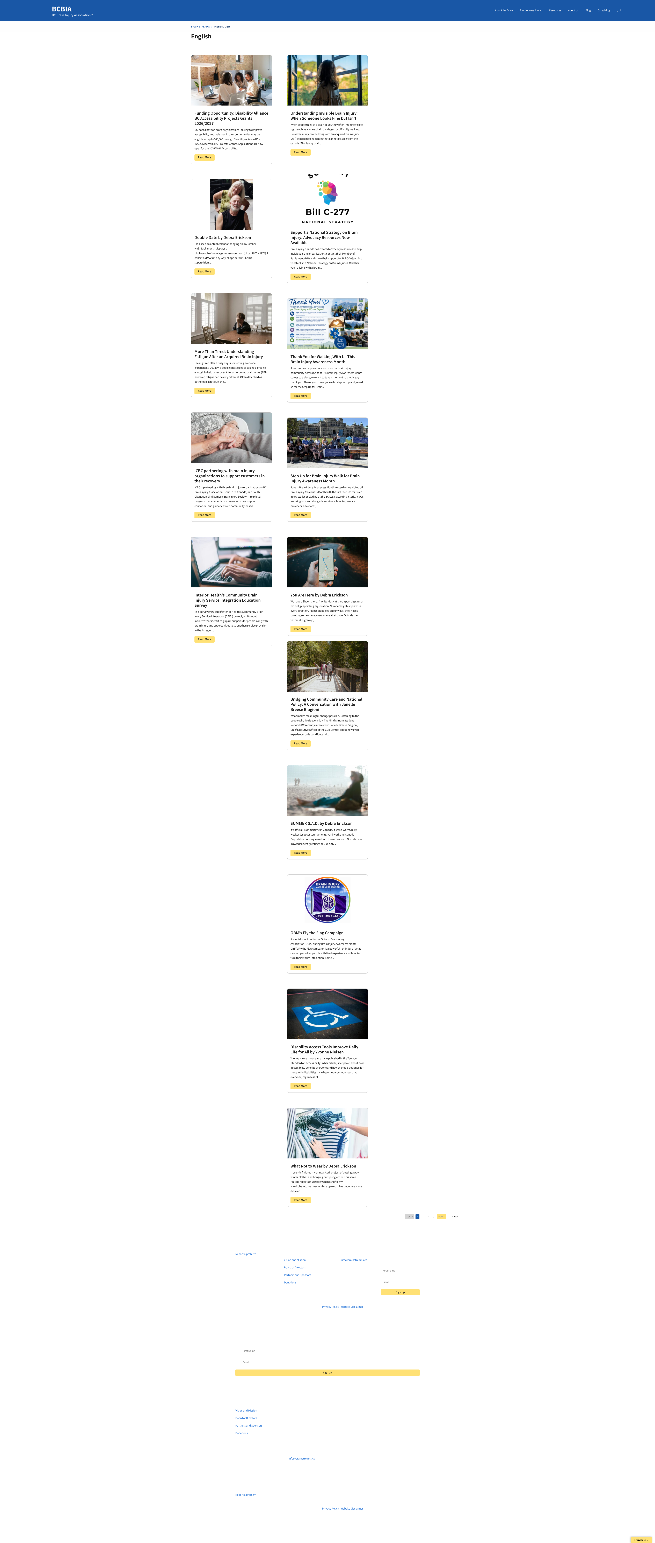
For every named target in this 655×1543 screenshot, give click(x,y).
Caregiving (604, 10)
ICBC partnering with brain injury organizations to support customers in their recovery (229, 476)
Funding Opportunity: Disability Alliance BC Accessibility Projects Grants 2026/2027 (231, 118)
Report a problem (245, 1254)
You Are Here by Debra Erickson (319, 595)
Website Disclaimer (352, 1307)
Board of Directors (295, 1268)
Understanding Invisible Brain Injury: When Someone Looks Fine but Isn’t (324, 115)
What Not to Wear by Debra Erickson (323, 1166)
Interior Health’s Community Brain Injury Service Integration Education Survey (227, 600)
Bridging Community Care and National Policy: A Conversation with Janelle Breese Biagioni (326, 704)
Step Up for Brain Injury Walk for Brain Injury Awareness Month (325, 478)
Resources (555, 10)
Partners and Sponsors (297, 1275)
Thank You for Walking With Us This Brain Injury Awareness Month (322, 359)
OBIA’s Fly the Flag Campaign (317, 933)
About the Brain (504, 10)
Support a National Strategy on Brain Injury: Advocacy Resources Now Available (324, 237)
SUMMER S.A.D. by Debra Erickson (321, 823)
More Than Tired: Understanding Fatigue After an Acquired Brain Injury (228, 354)
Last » (455, 1216)
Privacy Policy (330, 1307)
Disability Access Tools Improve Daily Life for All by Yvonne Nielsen (324, 1049)
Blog (588, 10)
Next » (441, 1216)
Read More (204, 157)
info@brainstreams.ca (354, 1260)
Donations (290, 1283)
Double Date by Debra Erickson (222, 237)
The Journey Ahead (531, 10)
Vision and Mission (295, 1260)
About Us (573, 10)
